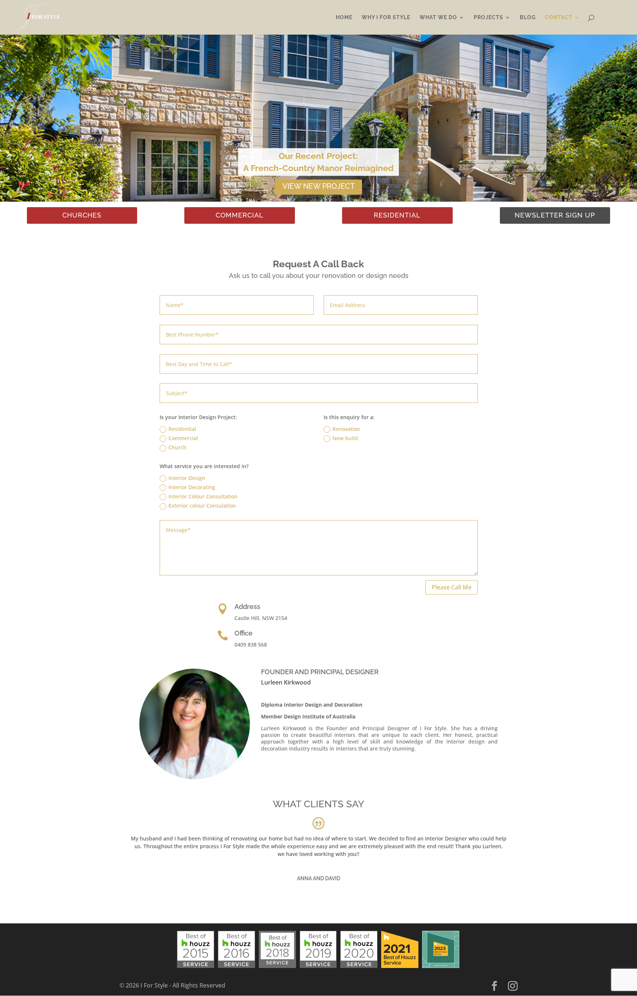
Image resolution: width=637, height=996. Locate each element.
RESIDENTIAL (397, 215)
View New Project (318, 186)
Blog (528, 17)
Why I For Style (386, 17)
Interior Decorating (191, 487)
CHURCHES (81, 215)
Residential (182, 428)
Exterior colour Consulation (202, 505)
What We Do (438, 17)
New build (345, 438)
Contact (558, 17)
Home (344, 17)
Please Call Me (451, 587)
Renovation (346, 428)
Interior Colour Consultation (202, 496)
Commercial (183, 438)
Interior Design (186, 477)
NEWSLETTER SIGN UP (555, 215)
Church (177, 447)
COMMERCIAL (240, 215)
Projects (488, 17)
